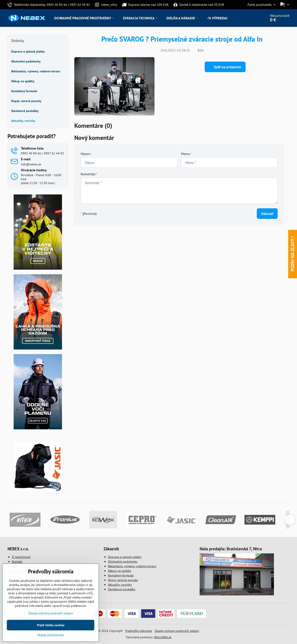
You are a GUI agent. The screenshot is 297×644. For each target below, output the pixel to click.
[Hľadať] (251, 18)
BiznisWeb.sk (162, 637)
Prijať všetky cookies (50, 625)
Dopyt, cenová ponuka (123, 580)
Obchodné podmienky (123, 562)
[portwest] (38, 428)
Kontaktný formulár (121, 575)
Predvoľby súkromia (138, 631)
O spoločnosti (21, 557)
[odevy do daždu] (38, 348)
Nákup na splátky (119, 571)
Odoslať (267, 213)
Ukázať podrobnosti (50, 635)
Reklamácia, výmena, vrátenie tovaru (132, 566)
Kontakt (17, 562)
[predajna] (237, 594)
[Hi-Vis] (38, 269)
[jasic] (38, 491)
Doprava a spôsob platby (125, 557)
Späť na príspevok (227, 67)
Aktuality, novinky (120, 585)
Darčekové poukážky (121, 589)
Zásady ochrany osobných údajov (177, 631)
